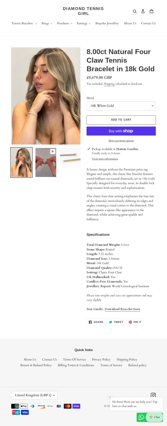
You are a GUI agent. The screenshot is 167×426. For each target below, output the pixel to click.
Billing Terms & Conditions (76, 365)
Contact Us (49, 359)
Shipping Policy (127, 359)
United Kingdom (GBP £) (33, 395)
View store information (105, 159)
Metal (90, 98)
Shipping (109, 84)
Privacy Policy (101, 359)
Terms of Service (111, 365)
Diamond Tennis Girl (83, 11)
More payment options (121, 140)
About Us (30, 359)
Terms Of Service (74, 359)
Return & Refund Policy (36, 365)
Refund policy (137, 365)
